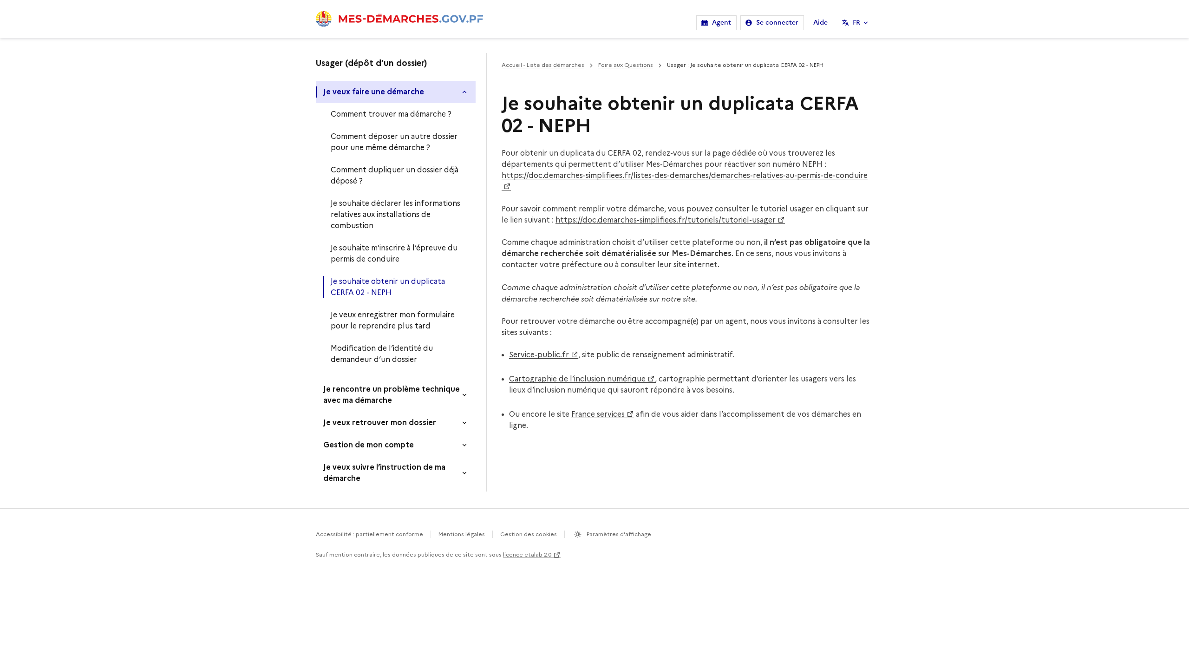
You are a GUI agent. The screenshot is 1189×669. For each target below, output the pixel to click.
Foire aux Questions (625, 64)
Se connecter (777, 22)
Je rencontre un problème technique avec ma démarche (391, 395)
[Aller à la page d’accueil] (399, 19)
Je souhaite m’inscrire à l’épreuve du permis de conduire (394, 253)
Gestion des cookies (528, 534)
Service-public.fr (539, 354)
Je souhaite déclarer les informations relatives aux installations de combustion (395, 214)
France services (598, 414)
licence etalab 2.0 (527, 554)
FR (856, 22)
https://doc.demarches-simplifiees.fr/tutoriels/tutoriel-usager (665, 220)
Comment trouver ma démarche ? (391, 114)
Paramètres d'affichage (618, 534)
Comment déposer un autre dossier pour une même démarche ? (394, 142)
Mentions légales (461, 534)
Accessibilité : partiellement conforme (369, 534)
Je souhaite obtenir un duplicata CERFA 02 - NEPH (388, 287)
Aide (820, 22)
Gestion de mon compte (368, 444)
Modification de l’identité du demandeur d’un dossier (382, 354)
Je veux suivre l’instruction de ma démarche (384, 473)
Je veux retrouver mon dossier (379, 422)
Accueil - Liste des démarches (543, 64)
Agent (721, 22)
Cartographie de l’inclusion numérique (577, 378)
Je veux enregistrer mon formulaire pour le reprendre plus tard (393, 320)
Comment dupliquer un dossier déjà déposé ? (394, 175)
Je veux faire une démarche (373, 91)
